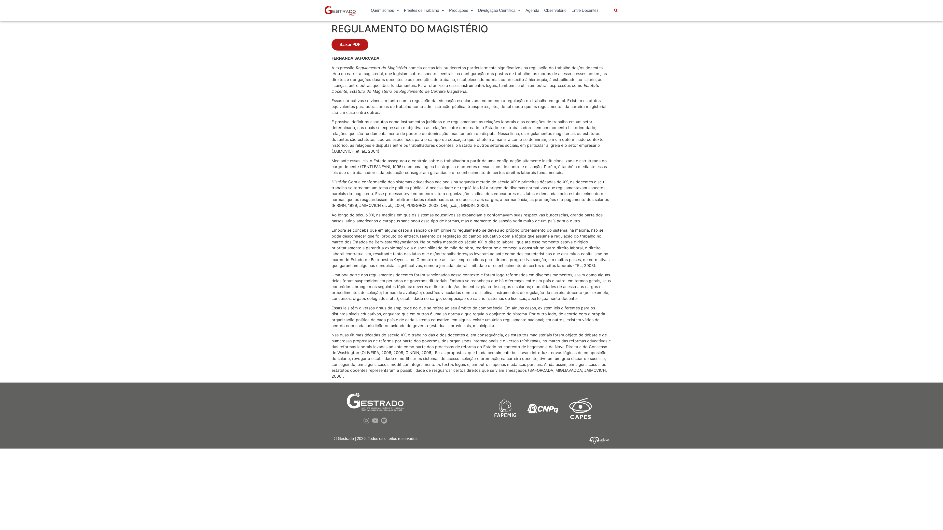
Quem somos (382, 10)
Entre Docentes (584, 10)
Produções (458, 10)
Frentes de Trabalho (421, 10)
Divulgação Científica (496, 10)
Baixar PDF (350, 44)
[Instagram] (366, 420)
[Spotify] (384, 420)
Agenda (532, 10)
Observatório (555, 10)
